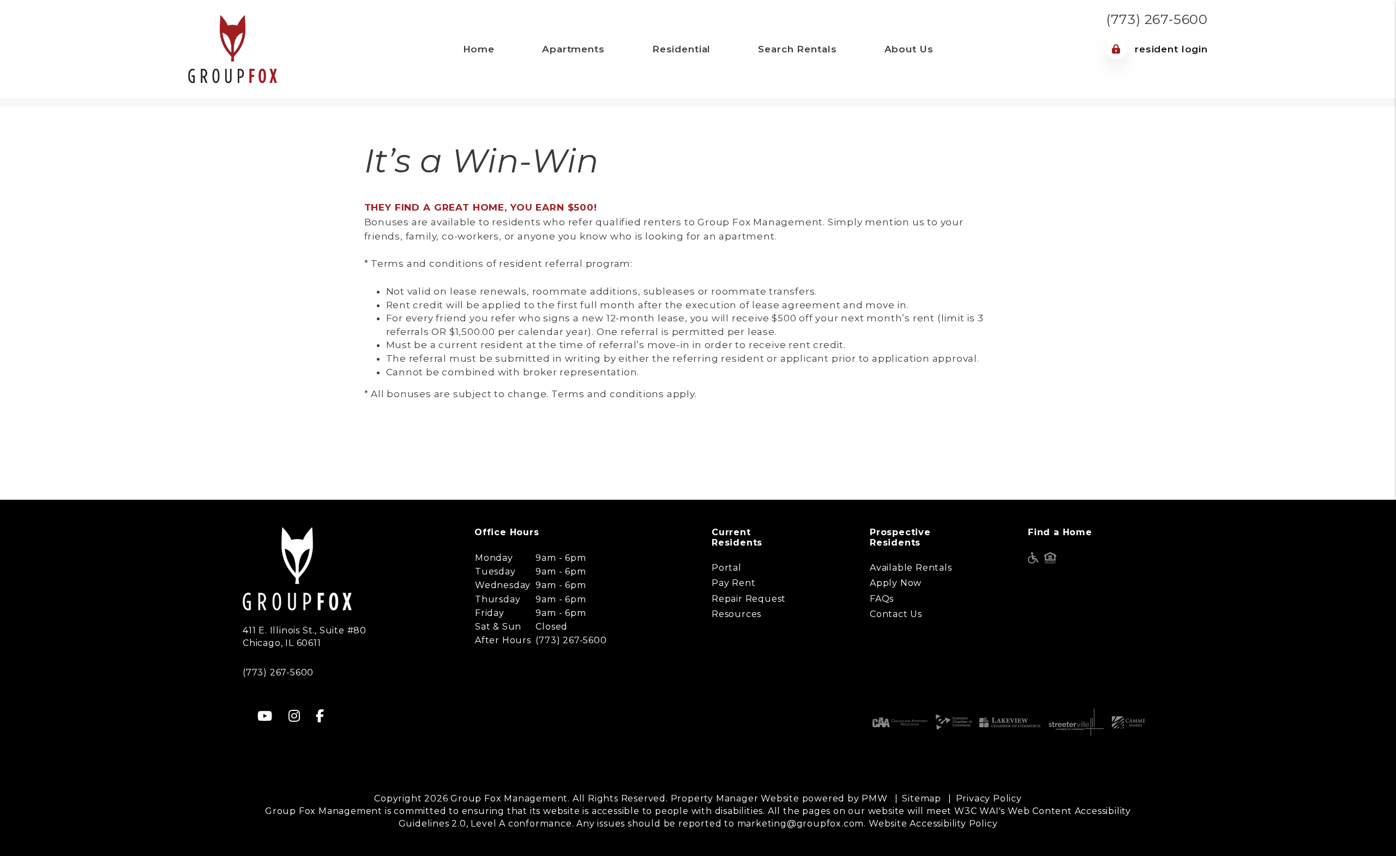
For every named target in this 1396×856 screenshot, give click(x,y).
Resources (736, 614)
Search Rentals (797, 49)
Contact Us (896, 614)
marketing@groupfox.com (800, 823)
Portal (727, 567)
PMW (874, 798)
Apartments (573, 49)
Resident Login (1170, 49)
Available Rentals (911, 567)
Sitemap (921, 798)
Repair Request (749, 599)
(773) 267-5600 (1157, 19)
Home (479, 49)
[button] (265, 716)
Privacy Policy (989, 798)
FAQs (882, 599)
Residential (681, 49)
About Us (909, 49)
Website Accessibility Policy (933, 823)
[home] (232, 48)
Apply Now (896, 583)
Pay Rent (733, 583)
